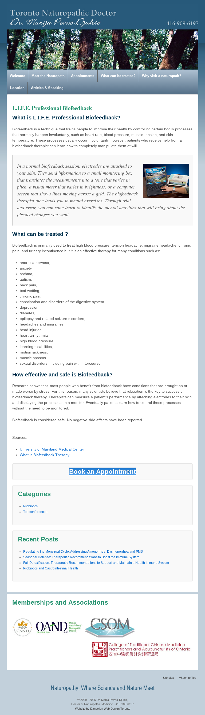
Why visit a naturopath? (161, 76)
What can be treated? (118, 76)
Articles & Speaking (47, 88)
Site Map (168, 677)
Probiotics (30, 506)
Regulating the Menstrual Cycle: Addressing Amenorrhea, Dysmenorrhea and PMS (83, 551)
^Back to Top (187, 677)
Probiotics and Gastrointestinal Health (50, 568)
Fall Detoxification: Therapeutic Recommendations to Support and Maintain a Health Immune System (96, 563)
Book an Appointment (102, 471)
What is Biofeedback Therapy (44, 455)
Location (17, 88)
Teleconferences (35, 512)
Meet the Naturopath (48, 76)
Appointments (82, 76)
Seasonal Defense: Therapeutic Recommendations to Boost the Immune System (81, 557)
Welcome (17, 76)
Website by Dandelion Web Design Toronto (102, 708)
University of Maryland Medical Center (52, 449)
